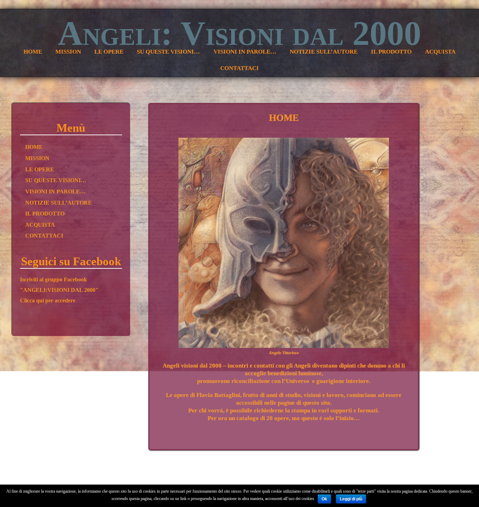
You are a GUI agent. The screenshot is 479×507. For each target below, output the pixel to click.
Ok (324, 498)
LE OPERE (39, 169)
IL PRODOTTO (45, 214)
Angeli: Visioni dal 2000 (239, 33)
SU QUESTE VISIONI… (55, 180)
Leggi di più (351, 498)
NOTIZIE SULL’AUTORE (58, 203)
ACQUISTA (40, 225)
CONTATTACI (44, 236)
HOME (34, 147)
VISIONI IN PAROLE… (55, 192)
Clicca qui (32, 300)
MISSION (37, 158)
